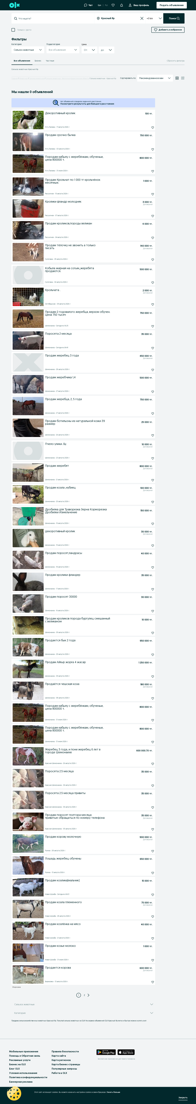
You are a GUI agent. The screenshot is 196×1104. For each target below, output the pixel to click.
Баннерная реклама (20, 1081)
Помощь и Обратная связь (24, 1055)
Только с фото (24, 30)
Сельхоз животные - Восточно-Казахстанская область (67, 78)
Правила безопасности (65, 1051)
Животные (23, 78)
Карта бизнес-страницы (66, 1064)
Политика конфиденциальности (28, 1077)
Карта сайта (59, 1055)
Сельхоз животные (36, 78)
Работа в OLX (59, 1073)
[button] (121, 4)
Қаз (99, 5)
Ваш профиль (141, 5)
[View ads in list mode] (177, 78)
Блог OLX (14, 1068)
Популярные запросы (64, 1068)
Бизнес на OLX (17, 1064)
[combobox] (55, 18)
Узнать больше (113, 1092)
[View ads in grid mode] (183, 78)
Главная (14, 78)
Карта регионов (61, 1060)
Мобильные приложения (23, 1051)
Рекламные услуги (19, 1060)
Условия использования (23, 1073)
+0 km (150, 18)
